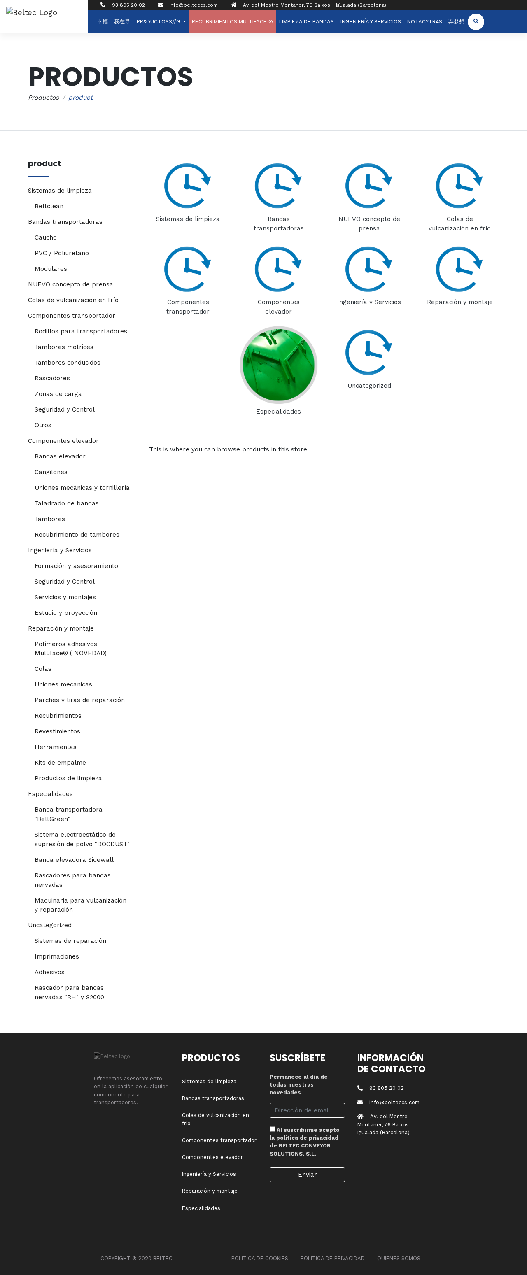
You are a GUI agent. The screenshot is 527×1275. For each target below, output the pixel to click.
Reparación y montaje (460, 302)
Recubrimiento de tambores (77, 534)
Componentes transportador (219, 1140)
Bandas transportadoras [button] (65, 222)
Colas (43, 668)
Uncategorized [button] (50, 925)
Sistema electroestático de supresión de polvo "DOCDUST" (82, 839)
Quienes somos (398, 1258)
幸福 (102, 22)
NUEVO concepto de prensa (70, 284)
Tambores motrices (64, 347)
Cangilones (51, 472)
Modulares (51, 268)
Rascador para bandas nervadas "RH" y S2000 (69, 992)
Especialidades (278, 411)
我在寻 (122, 22)
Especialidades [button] (50, 794)
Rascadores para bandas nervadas (73, 880)
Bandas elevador (60, 456)
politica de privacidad (307, 1138)
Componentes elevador (212, 1157)
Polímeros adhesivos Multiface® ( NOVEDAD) (71, 648)
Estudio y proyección (66, 613)
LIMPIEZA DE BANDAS (306, 22)
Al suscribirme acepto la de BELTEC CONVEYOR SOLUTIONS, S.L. (305, 1142)
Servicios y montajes (65, 597)
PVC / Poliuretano (62, 253)
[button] (476, 22)
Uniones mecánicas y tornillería (82, 487)
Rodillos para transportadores (81, 331)
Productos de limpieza (68, 778)
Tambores (50, 519)
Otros (43, 425)
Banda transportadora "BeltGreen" (69, 814)
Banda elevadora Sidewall (74, 859)
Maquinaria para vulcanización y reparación (80, 905)
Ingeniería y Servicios (370, 22)
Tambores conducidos (67, 362)
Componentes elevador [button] (63, 440)
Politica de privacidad (333, 1258)
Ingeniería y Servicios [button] (60, 550)
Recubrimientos (58, 715)
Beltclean (49, 206)
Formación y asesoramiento (76, 566)
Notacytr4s (424, 22)
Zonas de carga (58, 394)
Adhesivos (50, 972)
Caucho (46, 237)
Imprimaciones (57, 956)
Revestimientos (57, 731)
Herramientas (56, 747)
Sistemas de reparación (70, 941)
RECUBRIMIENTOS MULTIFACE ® (232, 22)
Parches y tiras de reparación (80, 700)
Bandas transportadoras (213, 1098)
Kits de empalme (60, 762)
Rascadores (52, 378)
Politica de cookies (259, 1258)
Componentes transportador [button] (71, 315)
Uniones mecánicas (63, 684)
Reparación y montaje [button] (61, 628)
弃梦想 (456, 22)
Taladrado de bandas (67, 503)
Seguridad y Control (65, 409)
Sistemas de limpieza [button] (60, 190)
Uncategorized (369, 385)
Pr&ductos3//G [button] (159, 22)
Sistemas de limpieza (188, 219)
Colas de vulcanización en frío (73, 300)
